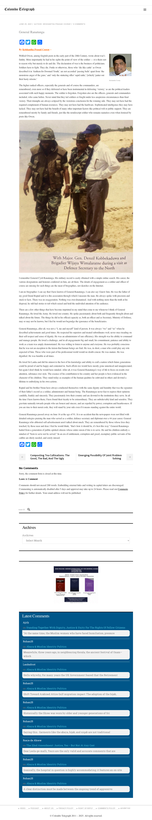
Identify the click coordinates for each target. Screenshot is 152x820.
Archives (27, 535)
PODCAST (35, 808)
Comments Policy (106, 808)
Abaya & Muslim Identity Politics (46, 646)
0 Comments (79, 24)
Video (23, 808)
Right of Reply (85, 808)
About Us (48, 808)
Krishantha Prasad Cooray (36, 49)
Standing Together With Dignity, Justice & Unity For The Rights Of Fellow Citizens (75, 627)
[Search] (27, 509)
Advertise (125, 808)
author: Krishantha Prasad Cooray (52, 24)
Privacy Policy (66, 808)
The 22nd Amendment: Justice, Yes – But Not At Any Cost (60, 745)
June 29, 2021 (25, 24)
